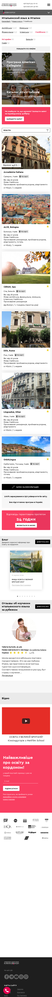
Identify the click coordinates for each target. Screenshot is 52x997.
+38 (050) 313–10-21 (30, 3)
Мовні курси (17, 21)
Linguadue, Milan (12, 412)
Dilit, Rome (9, 350)
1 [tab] (17, 596)
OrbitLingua (10, 459)
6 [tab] (29, 596)
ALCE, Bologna (11, 227)
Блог (6, 995)
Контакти (21, 992)
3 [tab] (22, 596)
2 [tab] (20, 596)
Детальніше (7, 675)
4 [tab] (25, 596)
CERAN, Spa (10, 286)
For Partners (22, 995)
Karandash (6, 21)
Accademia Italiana (13, 172)
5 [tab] (27, 596)
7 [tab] (32, 596)
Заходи (20, 989)
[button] (26, 12)
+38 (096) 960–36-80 (30, 6)
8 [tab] (34, 596)
